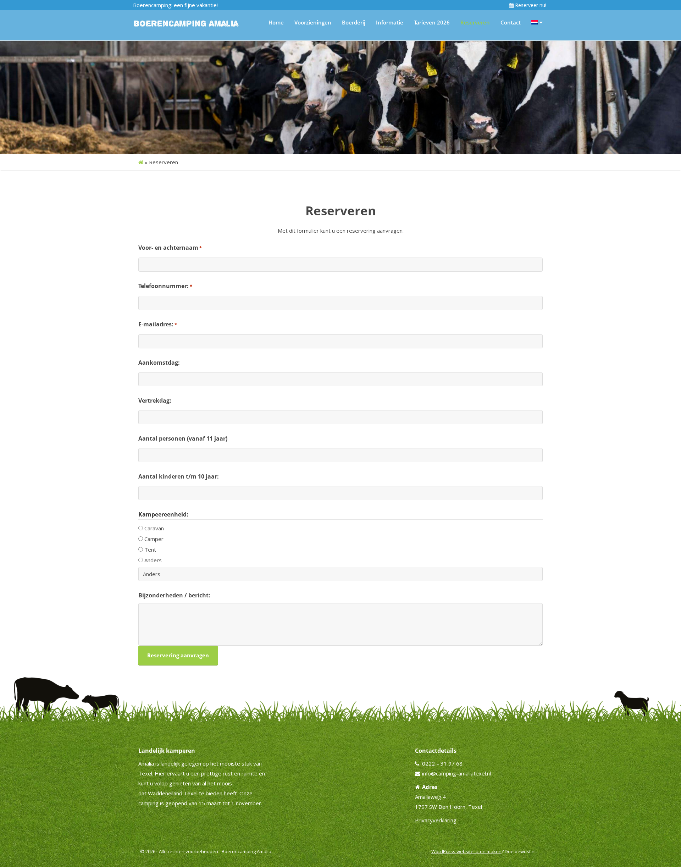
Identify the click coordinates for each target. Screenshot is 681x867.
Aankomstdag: (159, 362)
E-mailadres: (157, 324)
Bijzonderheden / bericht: (174, 595)
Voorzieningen (312, 22)
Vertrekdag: (154, 400)
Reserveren (475, 22)
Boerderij (353, 22)
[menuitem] (537, 22)
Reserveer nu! (530, 5)
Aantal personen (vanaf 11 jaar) (182, 438)
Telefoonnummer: (165, 286)
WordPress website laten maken (466, 851)
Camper (154, 538)
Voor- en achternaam (170, 248)
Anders (153, 560)
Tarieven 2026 (432, 22)
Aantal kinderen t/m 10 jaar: (178, 476)
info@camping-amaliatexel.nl (456, 773)
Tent (150, 549)
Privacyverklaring (435, 820)
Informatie (389, 22)
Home (276, 22)
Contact (510, 22)
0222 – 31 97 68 (442, 763)
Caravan (154, 528)
